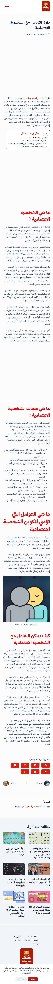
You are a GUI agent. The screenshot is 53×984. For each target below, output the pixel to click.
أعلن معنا (17, 936)
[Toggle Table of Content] (44, 134)
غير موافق (21, 979)
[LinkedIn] (15, 765)
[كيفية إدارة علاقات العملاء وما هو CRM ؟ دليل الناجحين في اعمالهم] (14, 897)
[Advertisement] (26, 67)
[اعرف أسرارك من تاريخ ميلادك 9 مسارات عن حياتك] (14, 838)
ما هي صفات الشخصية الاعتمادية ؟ (34, 140)
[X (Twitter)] (35, 765)
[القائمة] (7, 6)
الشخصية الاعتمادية (29, 98)
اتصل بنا (18, 940)
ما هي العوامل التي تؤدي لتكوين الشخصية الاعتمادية (27, 143)
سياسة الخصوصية (32, 940)
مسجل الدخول (32, 806)
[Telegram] (45, 771)
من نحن (36, 943)
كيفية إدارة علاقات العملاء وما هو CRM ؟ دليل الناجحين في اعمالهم (15, 911)
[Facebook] (45, 765)
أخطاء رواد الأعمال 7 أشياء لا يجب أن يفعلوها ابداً (39, 882)
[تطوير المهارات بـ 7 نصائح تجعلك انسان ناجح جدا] (14, 869)
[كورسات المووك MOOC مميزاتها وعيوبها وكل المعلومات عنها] (39, 897)
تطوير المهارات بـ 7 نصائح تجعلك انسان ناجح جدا (16, 882)
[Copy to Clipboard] (25, 771)
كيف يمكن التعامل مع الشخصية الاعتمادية (32, 146)
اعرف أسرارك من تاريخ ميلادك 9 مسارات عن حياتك (15, 851)
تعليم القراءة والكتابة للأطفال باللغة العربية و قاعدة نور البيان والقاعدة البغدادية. (40, 853)
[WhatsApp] (35, 771)
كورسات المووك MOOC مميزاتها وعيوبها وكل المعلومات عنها (39, 910)
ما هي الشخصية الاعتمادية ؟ (36, 137)
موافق (33, 979)
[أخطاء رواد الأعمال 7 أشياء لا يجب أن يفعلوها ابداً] (39, 869)
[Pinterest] (25, 765)
